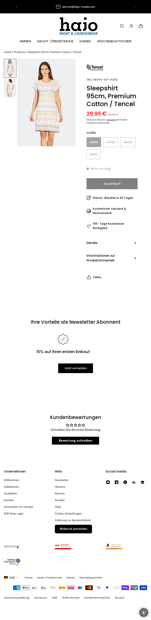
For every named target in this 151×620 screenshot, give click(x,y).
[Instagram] (108, 482)
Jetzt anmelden (75, 368)
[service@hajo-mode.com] (75, 6)
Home (8, 52)
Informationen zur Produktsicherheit (101, 258)
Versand (111, 119)
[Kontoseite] (131, 26)
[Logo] (75, 26)
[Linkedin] (134, 482)
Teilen (97, 277)
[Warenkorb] (140, 26)
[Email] (142, 482)
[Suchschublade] (122, 26)
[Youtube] (125, 482)
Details (92, 243)
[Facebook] (116, 482)
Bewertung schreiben (75, 440)
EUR (11, 577)
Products (20, 52)
